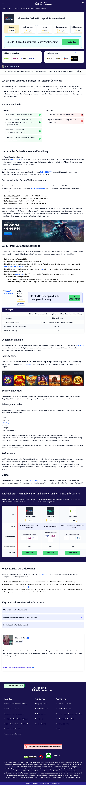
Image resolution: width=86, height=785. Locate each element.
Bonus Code (8, 267)
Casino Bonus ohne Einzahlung (15, 704)
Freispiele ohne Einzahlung (14, 714)
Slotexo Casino (40, 724)
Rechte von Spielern (63, 704)
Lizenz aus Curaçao (36, 480)
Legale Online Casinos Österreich (16, 724)
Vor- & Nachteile (41, 71)
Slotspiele (28, 364)
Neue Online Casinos (11, 709)
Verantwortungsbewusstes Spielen (69, 714)
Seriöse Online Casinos (12, 729)
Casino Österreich (6, 8)
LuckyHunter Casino (42, 709)
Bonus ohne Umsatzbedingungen (16, 719)
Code (42, 172)
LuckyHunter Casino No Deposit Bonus (61, 71)
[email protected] (22, 587)
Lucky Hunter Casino (19, 293)
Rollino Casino (40, 714)
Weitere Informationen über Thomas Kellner (17, 667)
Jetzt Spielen (70, 42)
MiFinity (6, 423)
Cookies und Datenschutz (65, 719)
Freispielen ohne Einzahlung (34, 186)
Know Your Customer (63, 709)
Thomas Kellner (21, 638)
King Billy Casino (41, 704)
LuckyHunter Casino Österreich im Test (20, 71)
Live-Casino (80, 345)
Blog (58, 729)
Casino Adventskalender (13, 734)
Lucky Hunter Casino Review (21, 304)
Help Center (42, 574)
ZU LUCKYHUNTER (74, 297)
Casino (15, 8)
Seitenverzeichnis (62, 724)
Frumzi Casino (40, 719)
